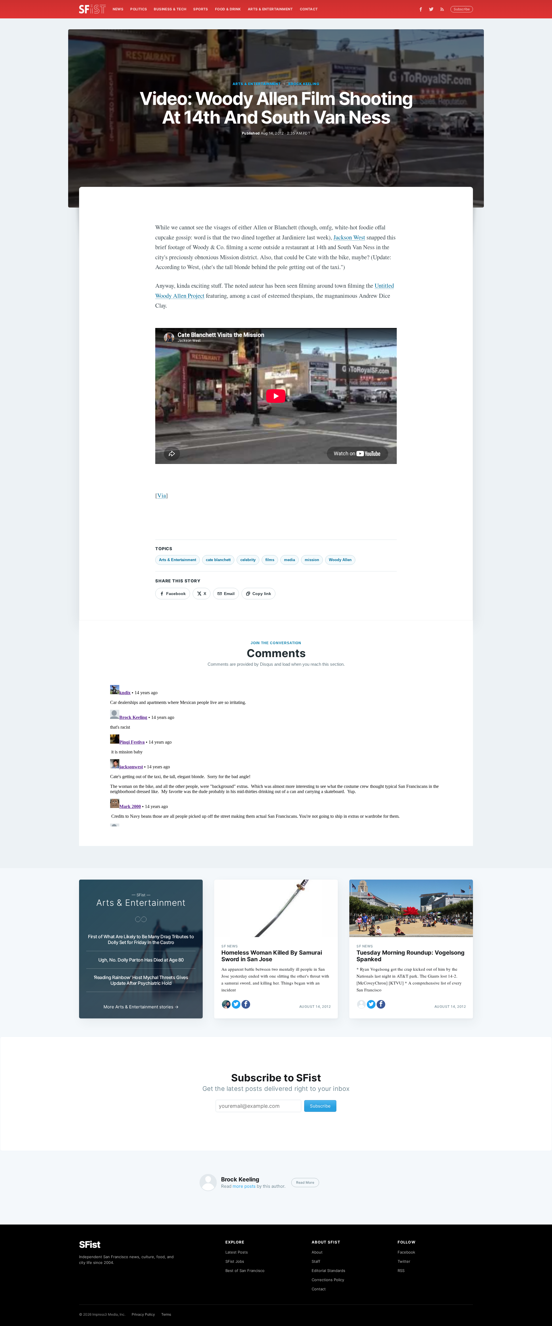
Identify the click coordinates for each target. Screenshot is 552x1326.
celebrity (248, 560)
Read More (305, 1182)
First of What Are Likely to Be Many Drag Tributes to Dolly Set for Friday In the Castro (141, 939)
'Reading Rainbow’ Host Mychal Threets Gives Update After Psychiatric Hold (141, 980)
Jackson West (349, 237)
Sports (200, 9)
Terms (166, 1314)
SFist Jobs (234, 1261)
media (289, 560)
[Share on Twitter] (236, 1004)
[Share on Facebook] (246, 1004)
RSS (401, 1270)
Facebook (406, 1252)
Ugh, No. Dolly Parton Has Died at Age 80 (141, 960)
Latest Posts (236, 1252)
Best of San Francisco (244, 1270)
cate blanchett (218, 560)
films (269, 560)
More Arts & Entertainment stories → (141, 1007)
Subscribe (462, 9)
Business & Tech (170, 9)
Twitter (404, 1261)
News (118, 9)
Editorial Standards (328, 1270)
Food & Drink (228, 9)
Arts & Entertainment (270, 9)
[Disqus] (276, 754)
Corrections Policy (328, 1279)
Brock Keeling (303, 84)
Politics (138, 9)
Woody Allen (340, 560)
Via (161, 495)
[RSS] (444, 9)
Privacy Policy (143, 1314)
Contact (309, 9)
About (317, 1252)
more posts (244, 1186)
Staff (316, 1261)
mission (312, 560)
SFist (89, 1244)
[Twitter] (431, 9)
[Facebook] (421, 9)
